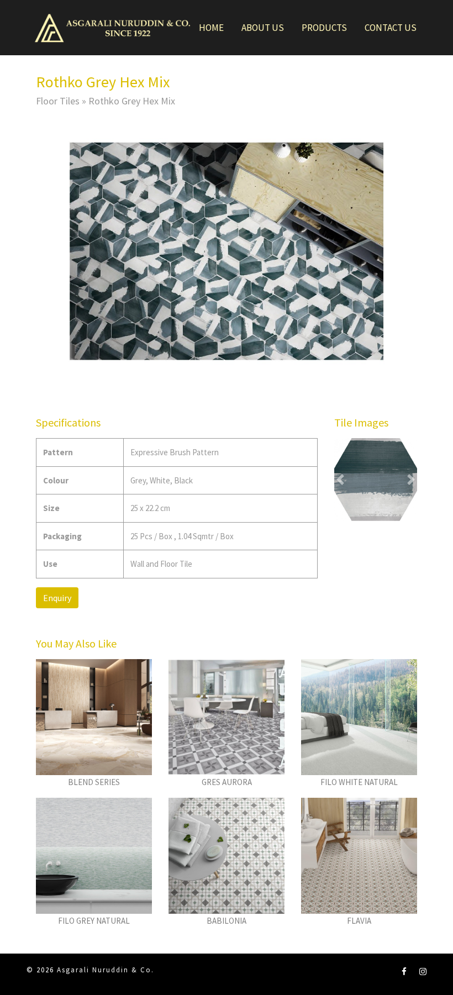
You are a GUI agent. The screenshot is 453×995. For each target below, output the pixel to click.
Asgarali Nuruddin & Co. (105, 970)
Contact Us (391, 28)
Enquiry (57, 597)
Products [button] (324, 28)
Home (211, 28)
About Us (262, 28)
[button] (64, 251)
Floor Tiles (58, 100)
